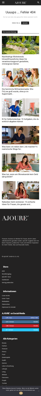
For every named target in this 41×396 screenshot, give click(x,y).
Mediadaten (5, 301)
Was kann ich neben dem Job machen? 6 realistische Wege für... (19, 148)
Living (3, 372)
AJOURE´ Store (6, 277)
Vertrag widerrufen (7, 282)
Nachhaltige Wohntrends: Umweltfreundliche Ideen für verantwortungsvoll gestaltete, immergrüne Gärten (15, 60)
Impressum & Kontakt (9, 307)
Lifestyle (4, 369)
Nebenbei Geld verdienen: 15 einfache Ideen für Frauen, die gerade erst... (18, 203)
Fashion (4, 346)
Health (4, 360)
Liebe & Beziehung (8, 366)
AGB (3, 271)
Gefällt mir (34, 317)
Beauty (4, 343)
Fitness (4, 351)
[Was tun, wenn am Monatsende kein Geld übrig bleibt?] (20, 163)
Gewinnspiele (6, 357)
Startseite (25, 23)
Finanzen (4, 349)
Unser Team (6, 298)
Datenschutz (6, 304)
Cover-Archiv (6, 295)
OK (21, 393)
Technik (4, 383)
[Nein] (39, 391)
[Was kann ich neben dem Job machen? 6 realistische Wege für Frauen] (20, 135)
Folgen (35, 321)
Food (3, 354)
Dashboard (5, 280)
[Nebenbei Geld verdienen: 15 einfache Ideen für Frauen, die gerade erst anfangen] (20, 190)
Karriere (4, 363)
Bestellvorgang (6, 274)
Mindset (4, 374)
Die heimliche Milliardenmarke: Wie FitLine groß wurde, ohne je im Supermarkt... (17, 91)
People (4, 380)
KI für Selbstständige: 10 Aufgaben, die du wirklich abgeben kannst (20, 120)
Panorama (5, 377)
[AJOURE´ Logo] (20, 3)
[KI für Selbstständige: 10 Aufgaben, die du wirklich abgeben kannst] (20, 107)
